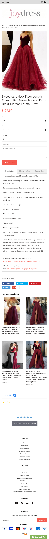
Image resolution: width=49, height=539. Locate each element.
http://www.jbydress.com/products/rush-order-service (21, 261)
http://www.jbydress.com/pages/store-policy (21, 269)
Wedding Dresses (24, 448)
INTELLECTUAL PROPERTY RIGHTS (24, 492)
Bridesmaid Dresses (24, 451)
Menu (7, 2)
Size (3, 117)
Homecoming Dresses (24, 459)
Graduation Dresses (24, 457)
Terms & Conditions (24, 489)
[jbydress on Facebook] (16, 503)
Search (24, 470)
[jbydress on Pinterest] (22, 503)
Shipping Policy (24, 475)
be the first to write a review (24, 424)
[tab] (9, 171)
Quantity (4, 135)
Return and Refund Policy (24, 478)
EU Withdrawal (24, 481)
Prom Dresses (24, 446)
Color (3, 126)
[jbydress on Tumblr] (32, 503)
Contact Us (24, 484)
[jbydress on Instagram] (27, 503)
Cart (45, 2)
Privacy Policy (24, 486)
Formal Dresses (24, 454)
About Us (24, 473)
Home (3, 25)
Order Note (5, 145)
